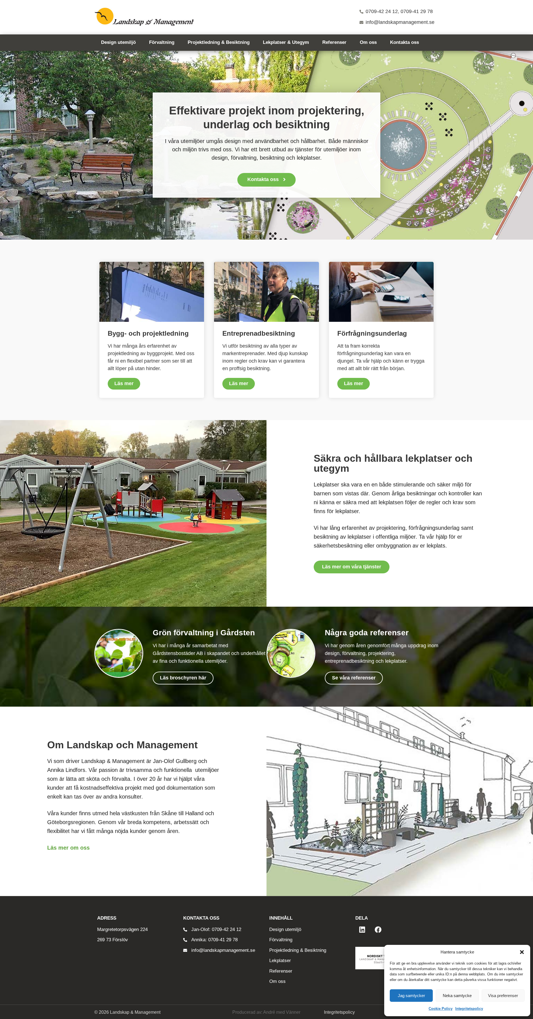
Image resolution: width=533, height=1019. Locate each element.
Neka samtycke (457, 995)
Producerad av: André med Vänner (266, 1012)
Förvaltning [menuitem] (161, 42)
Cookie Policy (440, 1009)
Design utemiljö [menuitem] (118, 42)
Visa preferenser (503, 995)
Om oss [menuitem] (368, 42)
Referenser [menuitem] (334, 42)
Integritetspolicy (469, 1009)
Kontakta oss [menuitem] (404, 42)
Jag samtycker (411, 995)
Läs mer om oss (68, 848)
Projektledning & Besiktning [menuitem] (219, 42)
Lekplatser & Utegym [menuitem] (286, 42)
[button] (522, 952)
